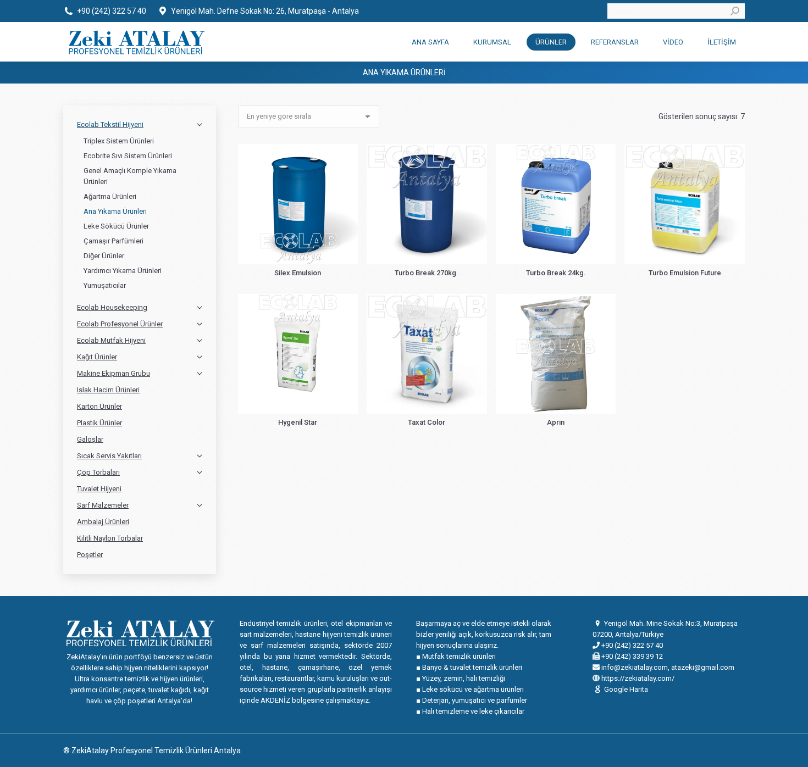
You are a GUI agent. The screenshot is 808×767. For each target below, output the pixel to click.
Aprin (556, 422)
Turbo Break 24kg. (556, 273)
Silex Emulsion (297, 273)
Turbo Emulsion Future (685, 273)
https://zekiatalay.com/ (637, 678)
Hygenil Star (297, 422)
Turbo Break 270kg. (426, 273)
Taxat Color (426, 422)
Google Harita (626, 689)
